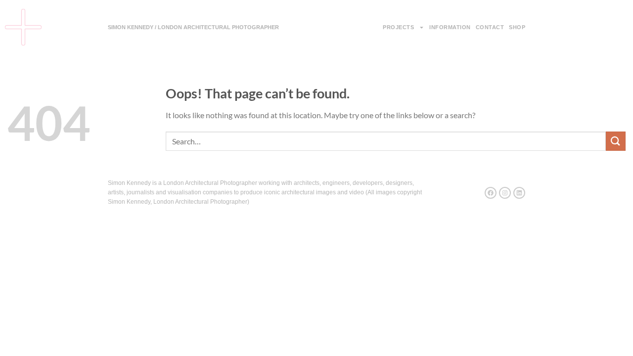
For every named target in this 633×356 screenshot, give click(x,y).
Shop (517, 27)
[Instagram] (505, 193)
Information (450, 27)
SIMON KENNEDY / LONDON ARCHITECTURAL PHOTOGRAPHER (193, 27)
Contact (490, 27)
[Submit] (616, 141)
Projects (398, 27)
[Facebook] (491, 193)
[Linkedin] (519, 193)
